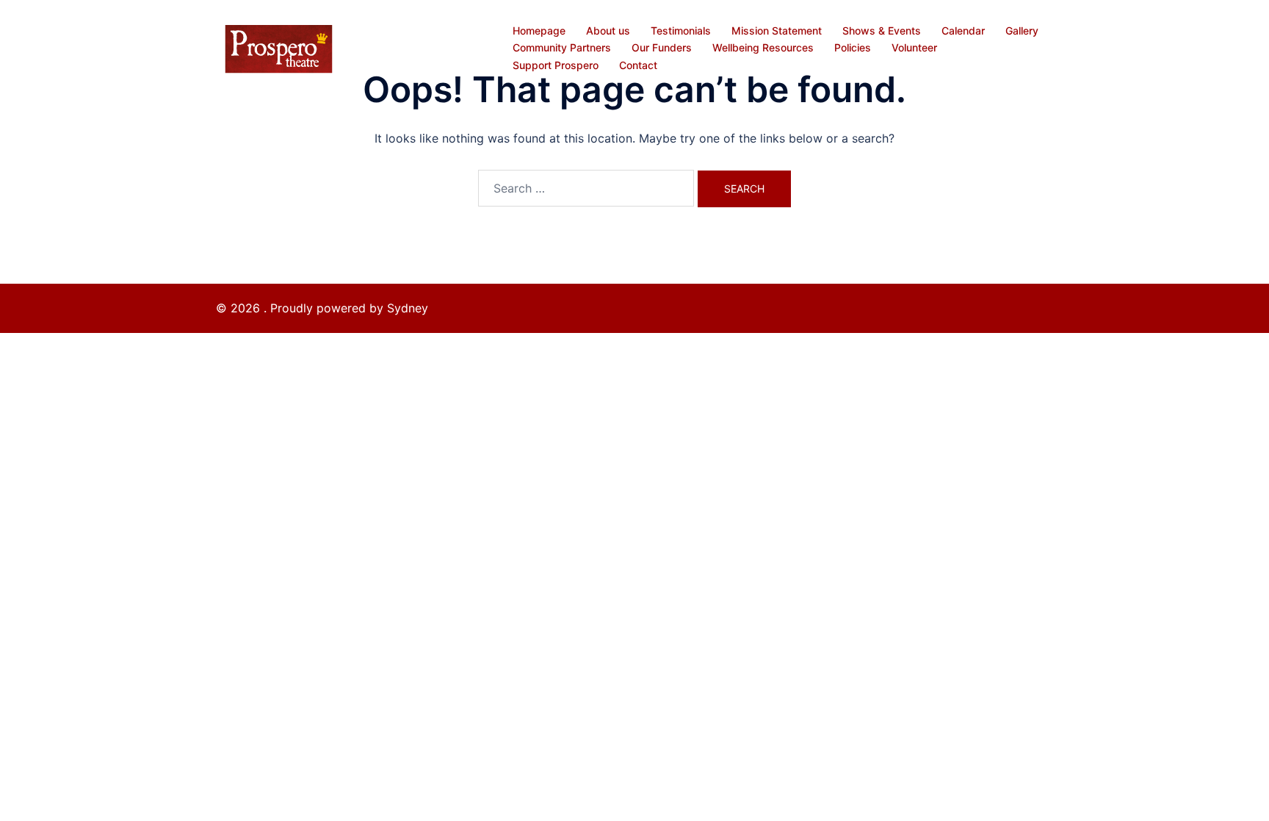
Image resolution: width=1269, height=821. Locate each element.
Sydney (407, 308)
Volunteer (914, 47)
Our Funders (662, 47)
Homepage (539, 30)
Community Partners (562, 47)
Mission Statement (776, 30)
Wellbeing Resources (763, 47)
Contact (638, 65)
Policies (852, 47)
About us (608, 30)
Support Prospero (556, 65)
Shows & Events (881, 30)
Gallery (1021, 30)
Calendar (963, 30)
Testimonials (681, 30)
